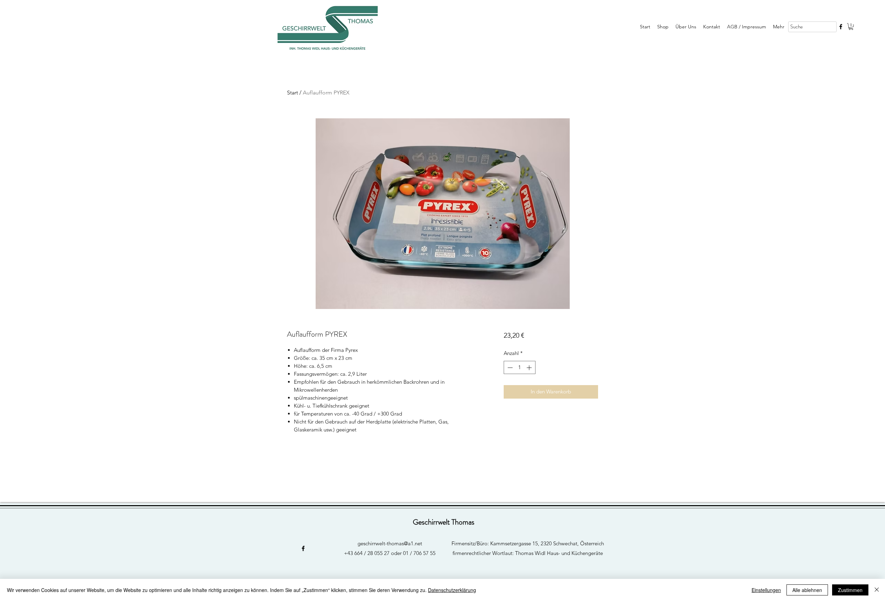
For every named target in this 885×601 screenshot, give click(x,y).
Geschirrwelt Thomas (443, 522)
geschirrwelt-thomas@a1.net (389, 543)
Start (292, 92)
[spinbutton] (519, 367)
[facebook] (840, 26)
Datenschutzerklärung (452, 589)
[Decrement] (509, 367)
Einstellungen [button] (766, 589)
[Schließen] (877, 589)
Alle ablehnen (807, 589)
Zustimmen (850, 589)
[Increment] (529, 367)
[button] (851, 26)
